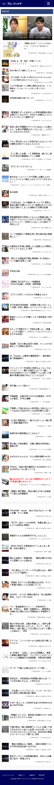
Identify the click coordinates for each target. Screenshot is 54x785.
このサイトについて (8, 775)
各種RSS (32, 775)
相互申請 (41, 775)
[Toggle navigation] (48, 3)
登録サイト (21, 775)
